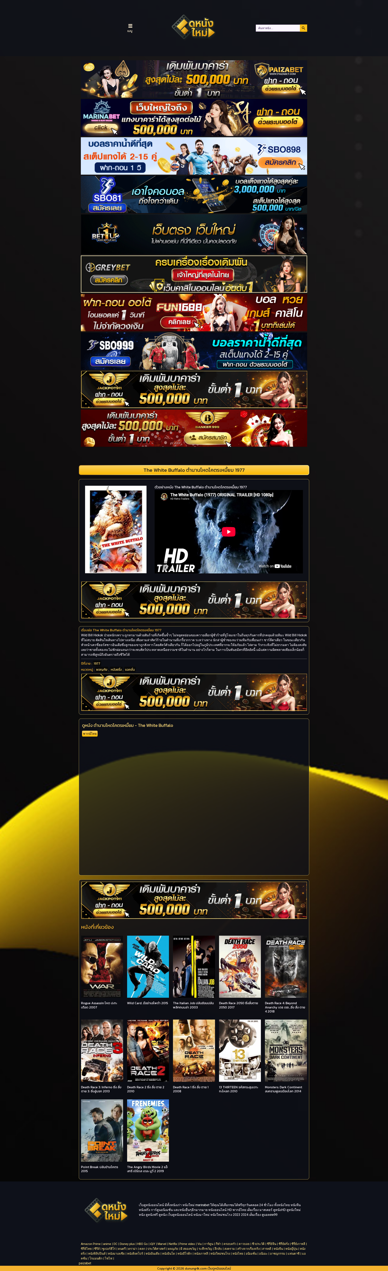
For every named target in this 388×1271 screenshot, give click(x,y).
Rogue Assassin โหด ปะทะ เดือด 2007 (99, 1005)
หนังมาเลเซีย (116, 1253)
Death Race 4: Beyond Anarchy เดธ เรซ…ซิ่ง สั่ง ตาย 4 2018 (285, 1007)
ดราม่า (132, 1249)
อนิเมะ (263, 1253)
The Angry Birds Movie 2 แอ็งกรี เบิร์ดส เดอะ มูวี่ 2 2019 (147, 1169)
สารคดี (266, 1249)
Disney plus (127, 1244)
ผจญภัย (101, 669)
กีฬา (218, 1244)
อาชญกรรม (277, 1253)
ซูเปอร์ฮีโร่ (109, 1249)
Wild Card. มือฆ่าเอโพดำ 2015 (147, 1003)
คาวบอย (244, 1244)
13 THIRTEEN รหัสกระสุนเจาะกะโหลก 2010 (238, 1089)
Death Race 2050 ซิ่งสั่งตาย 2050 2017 (238, 1005)
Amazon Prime (91, 1244)
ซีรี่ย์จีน (271, 1244)
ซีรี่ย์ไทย (86, 1249)
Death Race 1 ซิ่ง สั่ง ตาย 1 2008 (191, 1089)
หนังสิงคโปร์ (135, 1253)
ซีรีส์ (97, 1249)
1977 (97, 663)
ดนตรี (122, 1249)
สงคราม (229, 1249)
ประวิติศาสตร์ (157, 1249)
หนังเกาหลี (201, 1253)
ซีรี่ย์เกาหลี (298, 1244)
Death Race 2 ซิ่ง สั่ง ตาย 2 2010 (145, 1089)
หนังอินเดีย (153, 1253)
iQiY (152, 1244)
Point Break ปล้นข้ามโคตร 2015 (99, 1169)
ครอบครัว (230, 1244)
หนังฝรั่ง (116, 669)
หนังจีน (278, 1249)
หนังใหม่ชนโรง (220, 1253)
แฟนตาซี (293, 1253)
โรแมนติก (95, 1258)
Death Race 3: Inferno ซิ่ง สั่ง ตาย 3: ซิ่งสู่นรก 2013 (101, 1089)
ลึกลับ (218, 1249)
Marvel (162, 1244)
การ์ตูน (208, 1244)
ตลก (142, 1249)
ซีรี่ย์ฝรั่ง (284, 1244)
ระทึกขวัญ (205, 1249)
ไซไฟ (108, 1258)
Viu (199, 1244)
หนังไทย (237, 1253)
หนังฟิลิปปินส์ (96, 1253)
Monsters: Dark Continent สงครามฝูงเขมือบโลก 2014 (283, 1089)
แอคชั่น (130, 669)
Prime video (187, 1244)
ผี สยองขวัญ (188, 1249)
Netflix (173, 1244)
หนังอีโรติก (184, 1253)
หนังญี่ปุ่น (291, 1249)
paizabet (85, 1263)
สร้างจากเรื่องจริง (248, 1249)
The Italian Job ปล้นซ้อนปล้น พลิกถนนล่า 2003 (193, 1005)
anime (107, 1244)
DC (115, 1244)
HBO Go (142, 1244)
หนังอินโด (168, 1253)
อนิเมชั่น (251, 1253)
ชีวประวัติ (258, 1244)
